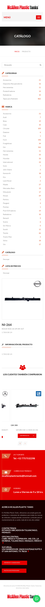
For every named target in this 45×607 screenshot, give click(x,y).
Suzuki (22, 229)
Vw (22, 244)
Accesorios (22, 80)
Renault (22, 218)
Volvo (22, 241)
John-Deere (22, 170)
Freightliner (22, 143)
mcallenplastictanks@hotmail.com (19, 476)
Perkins (22, 199)
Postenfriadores (22, 91)
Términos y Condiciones (12, 562)
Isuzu (22, 166)
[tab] (17, 345)
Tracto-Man (22, 237)
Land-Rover (22, 181)
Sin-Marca (22, 226)
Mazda (22, 184)
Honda (22, 155)
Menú (7, 17)
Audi (22, 117)
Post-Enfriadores (22, 211)
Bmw (22, 121)
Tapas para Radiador (22, 99)
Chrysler (22, 128)
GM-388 (14, 425)
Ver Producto (24, 435)
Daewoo (22, 132)
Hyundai (22, 158)
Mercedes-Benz (22, 188)
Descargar (6, 259)
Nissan (22, 196)
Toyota (22, 233)
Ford (22, 140)
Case (22, 125)
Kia (22, 177)
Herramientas (22, 87)
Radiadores (22, 95)
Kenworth (22, 173)
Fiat (22, 136)
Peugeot (22, 203)
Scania (22, 222)
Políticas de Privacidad (11, 570)
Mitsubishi (22, 192)
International (22, 162)
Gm (22, 147)
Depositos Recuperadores (22, 84)
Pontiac (22, 207)
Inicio (17, 51)
